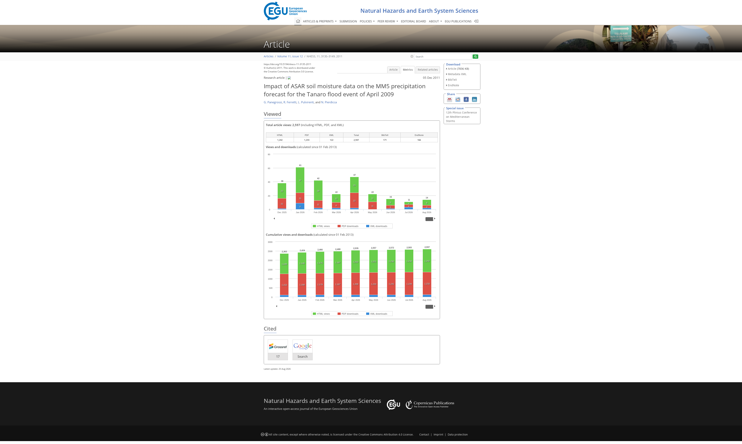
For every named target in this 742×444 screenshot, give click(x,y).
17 (278, 356)
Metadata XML (457, 74)
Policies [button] (366, 21)
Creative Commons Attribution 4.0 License (385, 434)
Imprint (438, 434)
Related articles (428, 69)
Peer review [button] (387, 21)
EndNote (453, 85)
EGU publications (458, 21)
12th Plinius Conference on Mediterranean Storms (461, 117)
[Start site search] (475, 56)
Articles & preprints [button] (318, 21)
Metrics (408, 69)
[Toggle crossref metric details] (278, 346)
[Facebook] (466, 99)
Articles (268, 56)
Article (393, 69)
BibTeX (452, 79)
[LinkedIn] (474, 99)
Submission (348, 21)
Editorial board (413, 21)
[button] (412, 56)
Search (303, 356)
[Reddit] (457, 99)
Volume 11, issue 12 (290, 56)
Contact (424, 434)
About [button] (434, 21)
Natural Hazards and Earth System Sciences (419, 10)
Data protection (458, 434)
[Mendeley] (449, 99)
